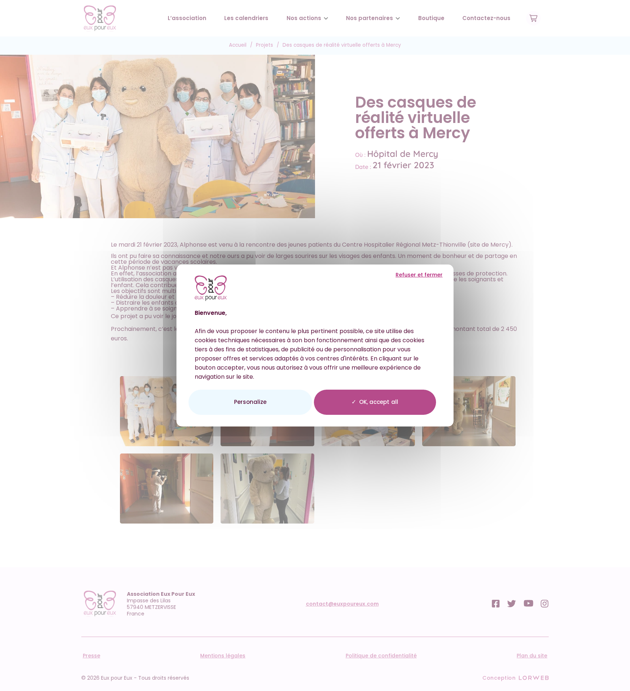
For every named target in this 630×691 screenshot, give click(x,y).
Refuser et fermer (419, 275)
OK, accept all (378, 402)
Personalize (250, 402)
